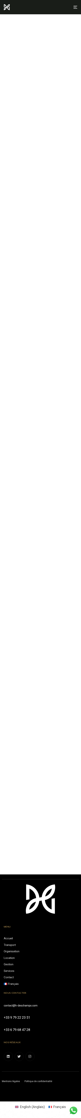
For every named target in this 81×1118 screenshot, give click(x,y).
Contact (9, 977)
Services (9, 971)
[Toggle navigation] (65, 7)
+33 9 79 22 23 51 (17, 1017)
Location (9, 958)
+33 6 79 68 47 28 (17, 1030)
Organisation (11, 951)
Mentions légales (11, 1081)
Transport (10, 945)
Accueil (8, 938)
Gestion (8, 964)
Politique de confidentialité (38, 1081)
